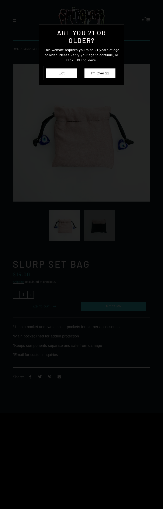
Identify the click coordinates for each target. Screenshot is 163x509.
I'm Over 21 (100, 73)
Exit (62, 73)
